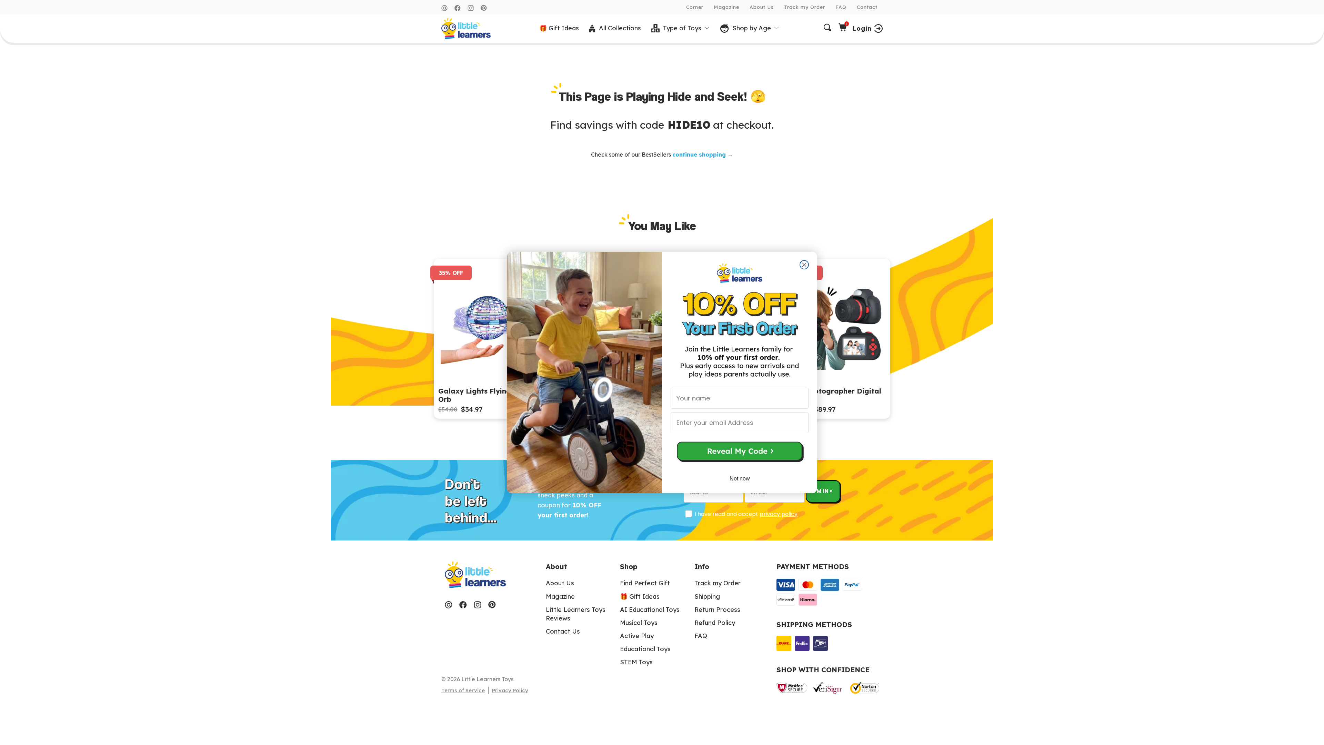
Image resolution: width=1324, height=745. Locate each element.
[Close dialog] (804, 264)
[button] (739, 452)
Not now (740, 478)
